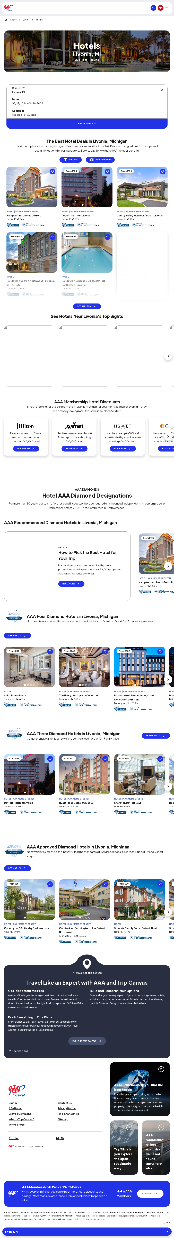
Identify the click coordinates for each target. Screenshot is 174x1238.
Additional (18, 110)
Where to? (18, 87)
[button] (82, 213)
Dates (15, 99)
